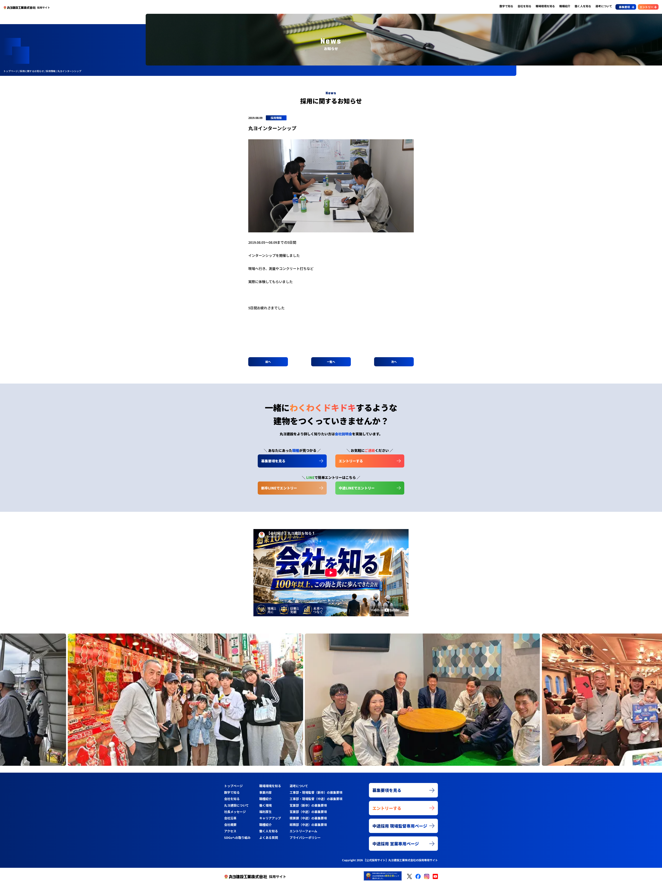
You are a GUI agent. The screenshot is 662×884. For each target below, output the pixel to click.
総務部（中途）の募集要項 (308, 824)
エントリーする (351, 460)
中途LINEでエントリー (357, 487)
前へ (268, 362)
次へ (394, 362)
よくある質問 (268, 837)
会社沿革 (230, 818)
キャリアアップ (270, 818)
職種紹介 (564, 6)
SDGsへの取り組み (237, 837)
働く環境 (265, 805)
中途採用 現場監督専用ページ (399, 826)
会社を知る (524, 6)
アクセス (230, 831)
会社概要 (230, 824)
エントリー (646, 7)
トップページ (233, 785)
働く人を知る (583, 6)
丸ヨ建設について (236, 805)
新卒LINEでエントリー (279, 487)
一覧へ (331, 362)
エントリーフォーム (303, 831)
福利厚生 (265, 811)
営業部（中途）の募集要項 (308, 811)
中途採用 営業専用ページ (395, 844)
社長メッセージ (235, 811)
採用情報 (276, 118)
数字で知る (506, 6)
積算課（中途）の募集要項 (308, 818)
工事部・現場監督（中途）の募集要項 (316, 798)
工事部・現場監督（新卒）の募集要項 (316, 792)
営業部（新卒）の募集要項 (308, 805)
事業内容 (265, 792)
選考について (603, 6)
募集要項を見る (273, 460)
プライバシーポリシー (305, 837)
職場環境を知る (545, 6)
